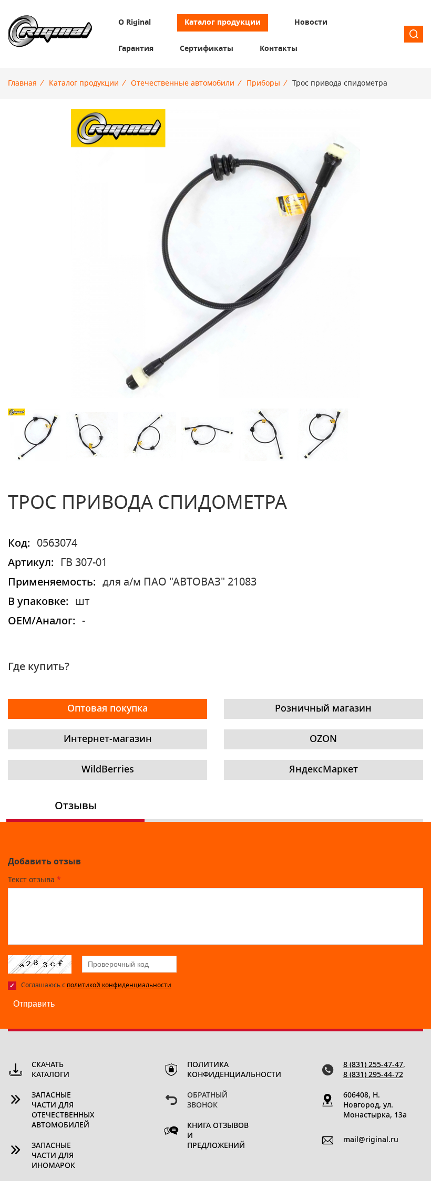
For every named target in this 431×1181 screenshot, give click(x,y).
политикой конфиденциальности (119, 985)
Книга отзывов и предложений (218, 1135)
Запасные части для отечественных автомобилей (63, 1110)
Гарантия (135, 49)
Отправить (34, 1003)
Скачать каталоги (50, 1070)
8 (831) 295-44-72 (373, 1075)
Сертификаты (206, 49)
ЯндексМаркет (323, 770)
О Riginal (134, 22)
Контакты (278, 49)
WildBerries (107, 770)
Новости (310, 22)
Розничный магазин (323, 709)
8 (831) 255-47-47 (373, 1065)
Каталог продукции (222, 22)
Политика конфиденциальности (219, 1070)
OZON (323, 739)
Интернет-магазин (108, 739)
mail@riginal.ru (370, 1140)
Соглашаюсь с (96, 985)
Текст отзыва (34, 880)
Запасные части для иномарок (53, 1155)
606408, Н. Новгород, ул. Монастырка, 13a (375, 1105)
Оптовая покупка (107, 709)
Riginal (50, 34)
